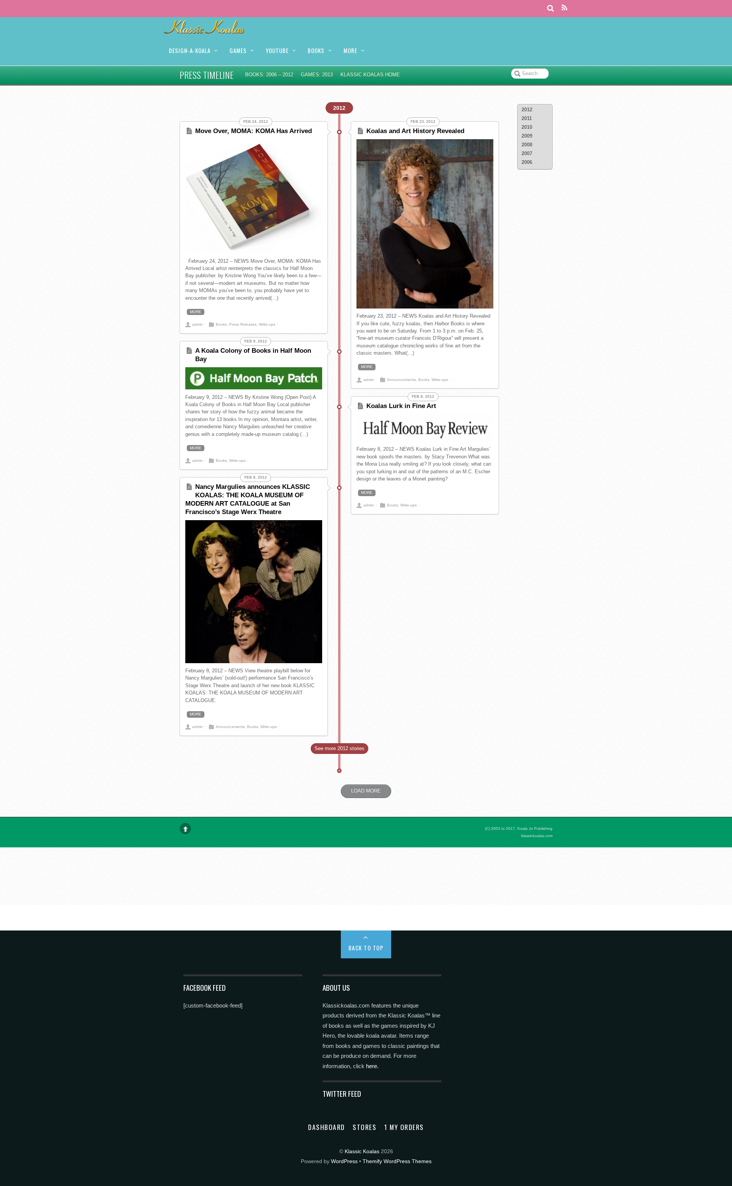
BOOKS (316, 50)
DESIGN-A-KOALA (189, 50)
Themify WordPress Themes (397, 1161)
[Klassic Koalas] (204, 29)
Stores (364, 1127)
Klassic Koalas (362, 1151)
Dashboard (326, 1127)
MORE (350, 50)
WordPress (344, 1161)
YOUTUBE (277, 50)
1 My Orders (404, 1127)
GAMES (238, 50)
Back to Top (366, 947)
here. (372, 1066)
